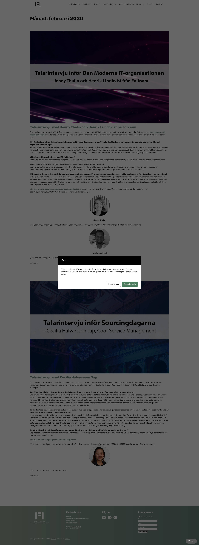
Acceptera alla (130, 284)
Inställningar (113, 284)
